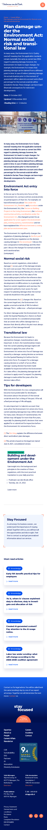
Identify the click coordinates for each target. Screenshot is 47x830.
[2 (21, 300)
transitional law (28, 223)
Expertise (7, 730)
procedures (33, 206)
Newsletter (8, 741)
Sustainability (9, 753)
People (6, 736)
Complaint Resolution (11, 820)
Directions (7, 785)
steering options (14, 223)
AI (5, 761)
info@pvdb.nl (30, 794)
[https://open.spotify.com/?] (36, 816)
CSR (5, 750)
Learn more (12, 490)
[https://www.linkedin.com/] (31, 816)
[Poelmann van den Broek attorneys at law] (13, 5)
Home (6, 17)
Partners (7, 759)
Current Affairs (15, 17)
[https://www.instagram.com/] (41, 816)
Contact (12, 696)
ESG (5, 756)
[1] (11, 266)
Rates (6, 817)
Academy (29, 733)
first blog (13, 433)
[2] (5, 441)
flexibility (21, 206)
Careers (28, 730)
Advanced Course (16, 452)
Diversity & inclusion (12, 767)
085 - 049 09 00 (31, 792)
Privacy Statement (10, 807)
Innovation (8, 764)
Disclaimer (7, 814)
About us (7, 733)
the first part (36, 236)
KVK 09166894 (9, 822)
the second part (25, 242)
